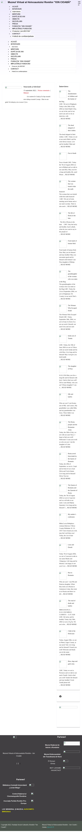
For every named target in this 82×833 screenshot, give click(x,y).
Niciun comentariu (44, 90)
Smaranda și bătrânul (32, 87)
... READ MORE (64, 118)
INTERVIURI (17, 9)
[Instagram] (18, 764)
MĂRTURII (15, 49)
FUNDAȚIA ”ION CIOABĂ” (21, 61)
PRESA (13, 59)
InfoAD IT (50, 827)
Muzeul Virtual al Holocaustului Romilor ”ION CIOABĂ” (39, 2)
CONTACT (16, 34)
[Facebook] (60, 696)
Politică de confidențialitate (23, 36)
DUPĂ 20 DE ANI (17, 52)
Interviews (16, 12)
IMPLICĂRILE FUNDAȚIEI (22, 28)
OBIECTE (14, 54)
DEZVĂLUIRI (16, 56)
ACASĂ (14, 42)
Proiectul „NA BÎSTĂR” (21, 31)
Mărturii (26, 93)
